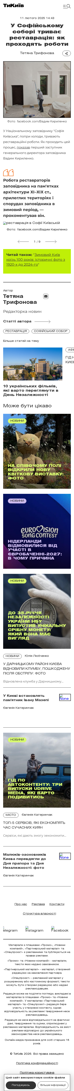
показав (23, 147)
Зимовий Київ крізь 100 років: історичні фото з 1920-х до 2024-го (35, 260)
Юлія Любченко (37, 656)
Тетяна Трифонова (37, 53)
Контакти (57, 904)
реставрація (16, 331)
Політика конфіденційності (37, 1063)
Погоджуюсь (21, 1085)
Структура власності (39, 914)
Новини (12, 656)
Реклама (38, 904)
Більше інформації (53, 1085)
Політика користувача (37, 1073)
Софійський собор (50, 331)
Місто (11, 815)
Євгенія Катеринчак (37, 815)
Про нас (21, 904)
